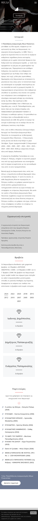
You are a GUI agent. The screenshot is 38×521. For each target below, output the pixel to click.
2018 (25, 294)
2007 (19, 297)
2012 (6, 297)
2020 (19, 294)
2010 (12, 297)
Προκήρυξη (19, 15)
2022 (12, 294)
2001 (19, 301)
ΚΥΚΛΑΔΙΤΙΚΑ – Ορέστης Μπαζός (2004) (19, 425)
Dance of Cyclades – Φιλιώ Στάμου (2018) (19, 449)
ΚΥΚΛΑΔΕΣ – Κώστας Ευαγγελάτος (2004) (19, 414)
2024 (6, 294)
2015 (32, 294)
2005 (25, 297)
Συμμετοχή (19, 21)
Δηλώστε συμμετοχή (11, 483)
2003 (32, 297)
